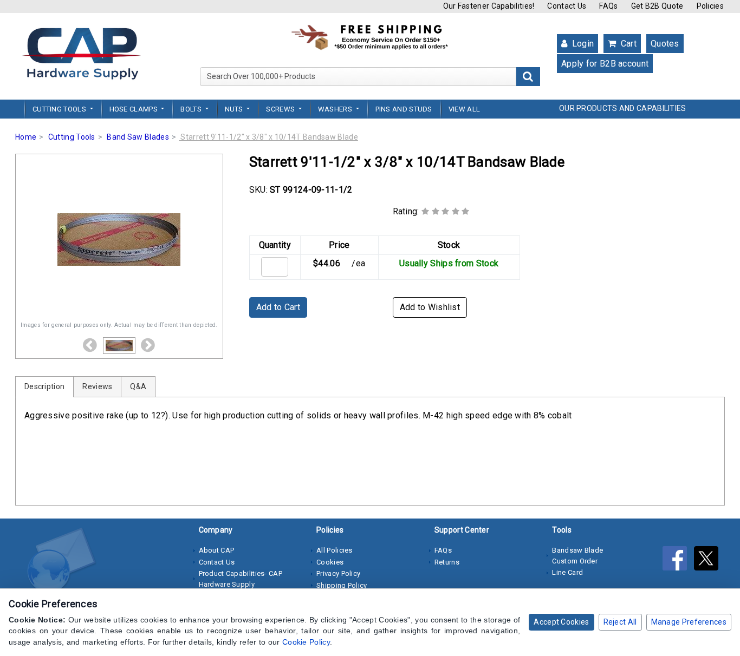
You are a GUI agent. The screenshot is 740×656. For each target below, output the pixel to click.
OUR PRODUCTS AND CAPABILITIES (622, 108)
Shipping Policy (341, 585)
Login (581, 43)
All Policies (334, 550)
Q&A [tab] (138, 386)
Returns (446, 562)
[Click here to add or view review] (445, 211)
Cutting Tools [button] (60, 109)
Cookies (329, 562)
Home (25, 137)
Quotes (665, 43)
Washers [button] (336, 109)
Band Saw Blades (138, 137)
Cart (627, 43)
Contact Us (566, 6)
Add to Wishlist (430, 307)
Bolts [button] (191, 109)
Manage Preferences (688, 622)
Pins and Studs (403, 109)
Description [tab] (44, 386)
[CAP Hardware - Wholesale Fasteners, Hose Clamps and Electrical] (81, 53)
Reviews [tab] (97, 386)
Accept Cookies (561, 622)
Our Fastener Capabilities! (489, 6)
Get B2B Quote (657, 6)
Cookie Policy (306, 642)
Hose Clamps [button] (134, 109)
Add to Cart (278, 307)
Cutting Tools (71, 137)
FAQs (608, 6)
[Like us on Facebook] (678, 560)
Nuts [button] (235, 109)
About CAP (217, 550)
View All (464, 109)
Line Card (567, 572)
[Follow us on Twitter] (709, 560)
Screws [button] (281, 109)
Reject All (620, 622)
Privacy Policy (338, 573)
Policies (710, 6)
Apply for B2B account (604, 63)
